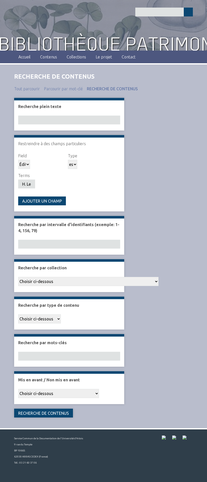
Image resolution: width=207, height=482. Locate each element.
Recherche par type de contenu (48, 305)
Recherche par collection (42, 268)
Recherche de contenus (112, 88)
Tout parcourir (27, 88)
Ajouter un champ (42, 201)
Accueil (24, 57)
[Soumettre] (188, 12)
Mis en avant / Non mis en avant (49, 380)
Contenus (48, 57)
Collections (76, 57)
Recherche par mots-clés (42, 342)
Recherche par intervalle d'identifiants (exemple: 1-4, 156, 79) (68, 227)
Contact (129, 57)
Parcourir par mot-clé (63, 88)
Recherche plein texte (39, 106)
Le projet (104, 57)
